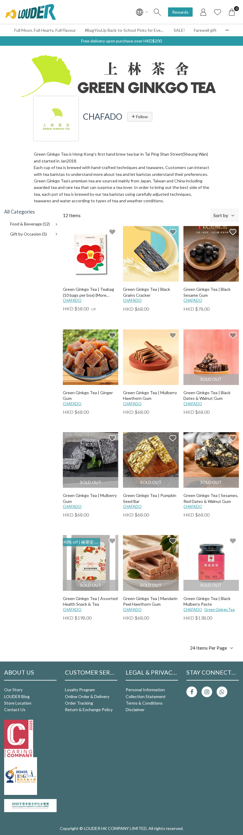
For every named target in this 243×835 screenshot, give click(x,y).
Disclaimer (135, 709)
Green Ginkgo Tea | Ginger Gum (88, 395)
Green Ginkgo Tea (219, 609)
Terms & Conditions (144, 702)
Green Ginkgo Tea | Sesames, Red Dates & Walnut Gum (210, 498)
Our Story (13, 689)
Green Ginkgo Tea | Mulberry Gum (90, 498)
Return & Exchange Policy (89, 709)
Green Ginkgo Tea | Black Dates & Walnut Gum (207, 395)
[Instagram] (207, 691)
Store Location (17, 702)
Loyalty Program (80, 689)
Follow (141, 116)
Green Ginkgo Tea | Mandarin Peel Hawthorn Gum (150, 601)
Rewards (180, 12)
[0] (231, 12)
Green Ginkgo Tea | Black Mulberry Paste (207, 601)
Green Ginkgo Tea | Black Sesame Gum (207, 292)
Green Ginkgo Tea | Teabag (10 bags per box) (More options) (88, 292)
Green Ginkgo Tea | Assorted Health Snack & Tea (90, 601)
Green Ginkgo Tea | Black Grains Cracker (146, 292)
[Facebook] (191, 691)
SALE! (179, 30)
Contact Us (14, 709)
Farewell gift (205, 30)
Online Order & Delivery (87, 696)
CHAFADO (72, 300)
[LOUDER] (30, 12)
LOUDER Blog (17, 696)
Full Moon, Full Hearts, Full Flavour (45, 30)
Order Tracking (79, 702)
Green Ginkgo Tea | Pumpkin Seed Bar (149, 498)
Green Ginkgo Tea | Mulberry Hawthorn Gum (150, 395)
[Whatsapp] (222, 691)
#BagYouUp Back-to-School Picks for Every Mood (127, 30)
